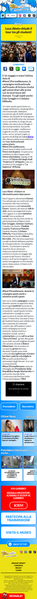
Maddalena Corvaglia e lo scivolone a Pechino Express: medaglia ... (10, 438)
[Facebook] (24, 15)
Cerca (13, 15)
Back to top (20, 544)
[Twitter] (29, 15)
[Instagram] (20, 15)
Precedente (9, 406)
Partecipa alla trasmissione (18, 518)
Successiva (28, 406)
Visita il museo (18, 532)
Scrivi (18, 505)
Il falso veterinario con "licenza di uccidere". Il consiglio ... (11, 474)
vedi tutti (32, 450)
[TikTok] (34, 15)
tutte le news (31, 416)
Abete (30, 136)
